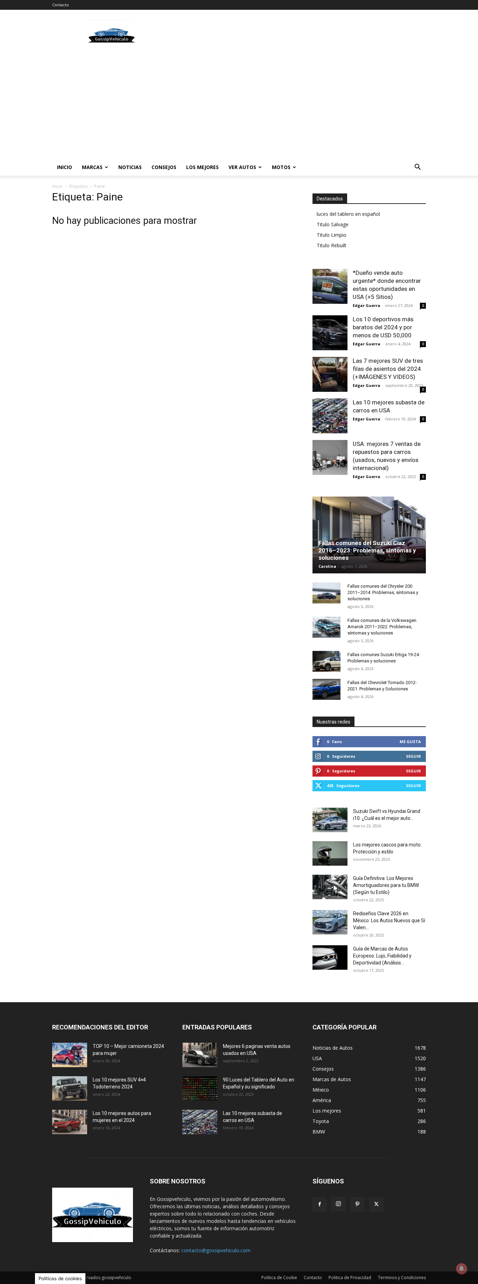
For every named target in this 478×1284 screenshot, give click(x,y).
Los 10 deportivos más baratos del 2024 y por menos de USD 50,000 (383, 327)
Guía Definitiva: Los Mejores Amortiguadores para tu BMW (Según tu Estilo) (386, 885)
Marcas (92, 167)
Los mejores (202, 167)
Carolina (327, 566)
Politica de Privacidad (350, 1278)
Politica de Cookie (279, 1278)
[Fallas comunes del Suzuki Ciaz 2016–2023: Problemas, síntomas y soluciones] (369, 535)
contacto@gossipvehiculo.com (216, 1250)
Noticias (130, 167)
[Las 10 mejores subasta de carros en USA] (329, 415)
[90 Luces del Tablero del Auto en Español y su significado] (199, 1088)
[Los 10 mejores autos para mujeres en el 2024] (69, 1122)
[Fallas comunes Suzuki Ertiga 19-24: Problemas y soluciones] (326, 661)
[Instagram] (338, 1204)
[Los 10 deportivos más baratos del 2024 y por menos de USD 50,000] (329, 332)
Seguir (413, 756)
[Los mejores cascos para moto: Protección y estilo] (329, 853)
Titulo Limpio (331, 235)
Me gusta (410, 741)
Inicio (64, 167)
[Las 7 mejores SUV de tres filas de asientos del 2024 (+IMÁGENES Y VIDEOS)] (329, 374)
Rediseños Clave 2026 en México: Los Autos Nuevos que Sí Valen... (389, 920)
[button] (417, 167)
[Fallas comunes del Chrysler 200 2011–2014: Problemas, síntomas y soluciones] (326, 592)
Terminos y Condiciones (402, 1278)
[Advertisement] (298, 35)
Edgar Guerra (366, 305)
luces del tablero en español (348, 214)
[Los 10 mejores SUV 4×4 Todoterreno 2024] (69, 1088)
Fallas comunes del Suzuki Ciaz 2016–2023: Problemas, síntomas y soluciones (367, 550)
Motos (281, 167)
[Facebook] (319, 1204)
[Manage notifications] (461, 1268)
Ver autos (242, 167)
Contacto (60, 4)
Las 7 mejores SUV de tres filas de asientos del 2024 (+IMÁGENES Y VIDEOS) (388, 368)
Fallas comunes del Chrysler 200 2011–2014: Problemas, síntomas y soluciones (382, 592)
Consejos (164, 167)
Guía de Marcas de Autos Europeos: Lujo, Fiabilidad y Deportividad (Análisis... (382, 956)
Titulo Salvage (333, 224)
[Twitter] (376, 1204)
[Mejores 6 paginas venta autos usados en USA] (199, 1055)
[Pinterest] (357, 1204)
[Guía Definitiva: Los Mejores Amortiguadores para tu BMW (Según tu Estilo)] (329, 887)
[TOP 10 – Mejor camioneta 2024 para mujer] (69, 1055)
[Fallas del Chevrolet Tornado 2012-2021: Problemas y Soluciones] (326, 689)
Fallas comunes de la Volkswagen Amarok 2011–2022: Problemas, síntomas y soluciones (381, 627)
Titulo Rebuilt (331, 245)
